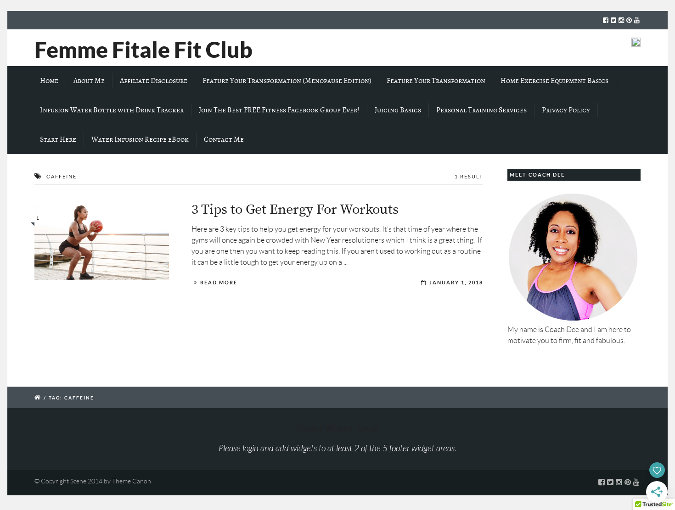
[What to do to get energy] (101, 243)
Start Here (58, 139)
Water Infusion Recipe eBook (140, 139)
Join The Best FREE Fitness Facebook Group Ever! (279, 110)
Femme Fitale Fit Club (143, 49)
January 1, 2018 (456, 282)
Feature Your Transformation (436, 80)
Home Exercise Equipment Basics (554, 80)
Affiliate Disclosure (153, 80)
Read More (218, 282)
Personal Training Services (481, 110)
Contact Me (224, 139)
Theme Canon (131, 481)
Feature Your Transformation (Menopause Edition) (286, 80)
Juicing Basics (398, 110)
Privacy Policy (566, 110)
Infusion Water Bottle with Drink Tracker (112, 110)
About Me (89, 80)
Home (49, 80)
